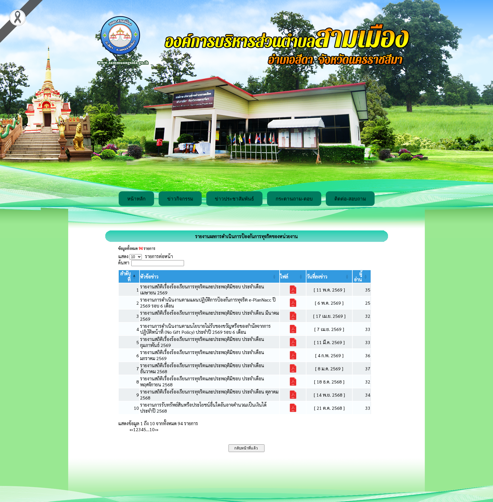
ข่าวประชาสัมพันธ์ (234, 199)
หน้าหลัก (136, 199)
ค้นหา (123, 263)
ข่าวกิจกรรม (180, 199)
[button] (149, 277)
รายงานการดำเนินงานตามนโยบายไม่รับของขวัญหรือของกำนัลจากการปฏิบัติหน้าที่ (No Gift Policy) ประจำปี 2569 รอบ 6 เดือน (205, 329)
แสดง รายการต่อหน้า (145, 256)
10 (152, 429)
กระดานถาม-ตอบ (294, 199)
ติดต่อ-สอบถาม (350, 199)
